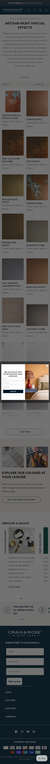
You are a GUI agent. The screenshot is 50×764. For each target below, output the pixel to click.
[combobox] (12, 386)
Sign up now (13, 391)
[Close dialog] (47, 366)
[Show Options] (22, 386)
